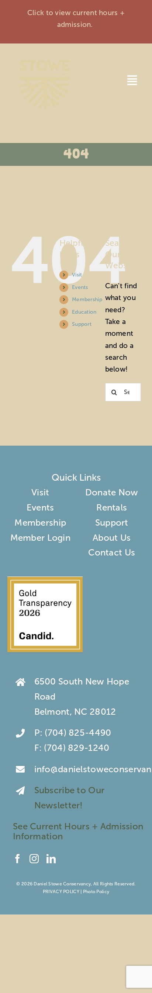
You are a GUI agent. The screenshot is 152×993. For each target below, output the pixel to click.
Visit (77, 275)
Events (80, 287)
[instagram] (34, 858)
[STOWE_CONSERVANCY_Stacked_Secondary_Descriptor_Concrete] (44, 58)
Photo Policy (96, 891)
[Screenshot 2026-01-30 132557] (45, 580)
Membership (87, 299)
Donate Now (111, 492)
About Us (112, 537)
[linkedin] (51, 858)
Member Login (40, 537)
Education (84, 312)
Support (81, 324)
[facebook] (17, 858)
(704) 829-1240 (76, 747)
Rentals (111, 507)
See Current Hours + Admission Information (78, 831)
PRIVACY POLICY (61, 891)
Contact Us (111, 552)
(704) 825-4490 (78, 732)
